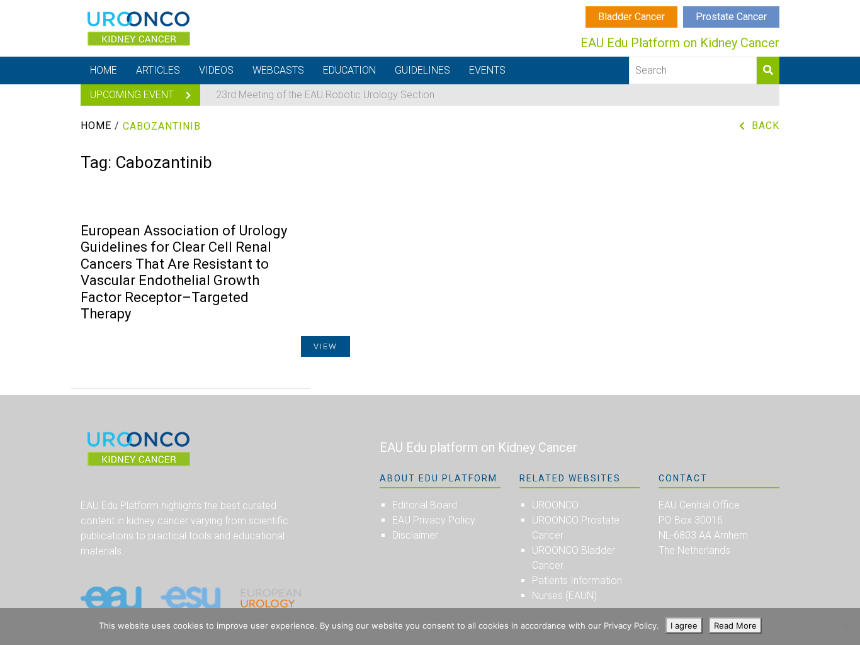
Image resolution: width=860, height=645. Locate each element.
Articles (158, 70)
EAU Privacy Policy (433, 520)
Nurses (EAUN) (564, 596)
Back (765, 126)
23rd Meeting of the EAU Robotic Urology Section (325, 95)
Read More (735, 625)
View (325, 346)
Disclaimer (415, 535)
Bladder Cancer (631, 17)
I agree (684, 625)
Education (349, 70)
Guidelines (422, 70)
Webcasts (278, 70)
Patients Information (577, 580)
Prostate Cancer (731, 17)
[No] (844, 626)
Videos (216, 70)
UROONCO (555, 505)
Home (103, 70)
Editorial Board (424, 505)
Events (487, 70)
